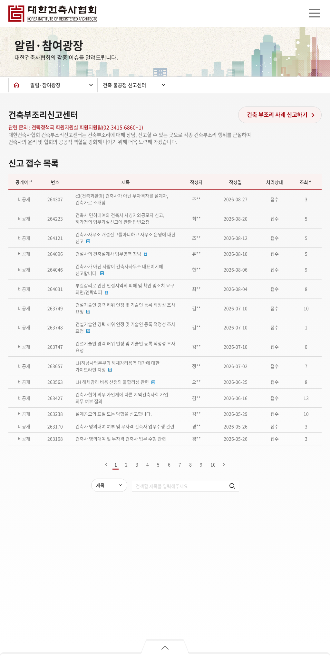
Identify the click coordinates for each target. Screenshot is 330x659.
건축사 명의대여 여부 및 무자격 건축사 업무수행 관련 (124, 426)
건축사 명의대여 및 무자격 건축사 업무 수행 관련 (120, 438)
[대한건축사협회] (52, 13)
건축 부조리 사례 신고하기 (278, 114)
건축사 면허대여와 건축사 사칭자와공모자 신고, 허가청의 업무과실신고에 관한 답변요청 (119, 218)
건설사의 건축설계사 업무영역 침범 (108, 253)
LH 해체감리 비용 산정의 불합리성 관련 (112, 382)
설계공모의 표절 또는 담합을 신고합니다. (113, 414)
